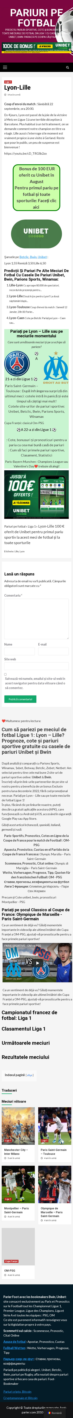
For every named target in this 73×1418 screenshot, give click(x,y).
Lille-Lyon (16, 285)
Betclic (24, 257)
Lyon (22, 551)
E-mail (42, 644)
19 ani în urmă (13, 94)
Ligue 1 (56, 1306)
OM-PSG (9, 1270)
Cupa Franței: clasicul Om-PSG (24, 423)
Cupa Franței (48, 1199)
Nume (8, 644)
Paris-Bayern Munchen (20, 461)
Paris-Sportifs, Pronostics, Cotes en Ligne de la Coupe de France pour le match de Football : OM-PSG (36, 840)
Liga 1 (8, 82)
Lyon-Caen (16, 318)
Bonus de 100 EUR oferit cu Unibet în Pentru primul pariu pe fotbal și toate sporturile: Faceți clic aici (36, 187)
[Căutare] (67, 67)
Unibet (42, 257)
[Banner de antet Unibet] (36, 47)
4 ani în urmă (50, 1158)
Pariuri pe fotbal (36, 18)
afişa (29, 1075)
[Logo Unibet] (36, 246)
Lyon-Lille (16, 296)
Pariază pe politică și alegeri (21, 1370)
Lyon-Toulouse (19, 307)
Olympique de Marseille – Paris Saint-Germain (52, 1212)
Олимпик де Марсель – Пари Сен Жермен (36, 886)
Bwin (33, 257)
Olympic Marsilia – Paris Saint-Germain (36, 854)
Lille (17, 551)
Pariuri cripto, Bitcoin (17, 1391)
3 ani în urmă (14, 1158)
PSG (45, 1315)
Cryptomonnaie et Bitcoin (20, 1398)
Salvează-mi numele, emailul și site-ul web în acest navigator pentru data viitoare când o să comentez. (35, 683)
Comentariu (13, 595)
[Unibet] (36, 494)
